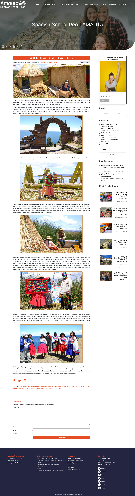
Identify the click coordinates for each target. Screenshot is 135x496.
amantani (44, 387)
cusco (49, 387)
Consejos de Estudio (90, 4)
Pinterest (103, 488)
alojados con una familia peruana (29, 387)
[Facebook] (7, 46)
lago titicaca (22, 388)
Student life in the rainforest (108, 137)
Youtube (103, 481)
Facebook (103, 475)
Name (14, 427)
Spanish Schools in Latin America (110, 130)
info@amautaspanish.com (108, 462)
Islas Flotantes (79, 387)
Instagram (103, 472)
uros (59, 388)
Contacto (122, 4)
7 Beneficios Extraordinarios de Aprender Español (50, 470)
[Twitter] (10, 46)
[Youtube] (14, 46)
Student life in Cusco (106, 133)
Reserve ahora (71, 467)
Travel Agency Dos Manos (14, 463)
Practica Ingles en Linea (74, 463)
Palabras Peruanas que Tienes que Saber (112, 171)
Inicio (37, 4)
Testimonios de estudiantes (75, 469)
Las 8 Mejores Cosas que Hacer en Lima (112, 165)
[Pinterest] (21, 46)
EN (15, 65)
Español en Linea (109, 4)
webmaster (42, 62)
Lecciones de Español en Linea (76, 460)
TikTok (103, 468)
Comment (16, 407)
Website (15, 433)
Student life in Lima (106, 135)
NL (121, 113)
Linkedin (103, 485)
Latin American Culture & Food (109, 124)
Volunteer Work (105, 144)
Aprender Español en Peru (74, 458)
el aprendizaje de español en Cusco (63, 387)
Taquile (55, 388)
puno (50, 388)
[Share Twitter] (19, 380)
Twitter (103, 478)
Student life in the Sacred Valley (109, 139)
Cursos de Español (49, 4)
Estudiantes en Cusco (69, 4)
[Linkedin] (18, 46)
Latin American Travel (107, 126)
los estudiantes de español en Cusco (37, 388)
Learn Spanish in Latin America (15, 458)
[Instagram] (3, 46)
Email (14, 430)
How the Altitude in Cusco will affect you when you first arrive (120, 210)
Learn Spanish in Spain (13, 460)
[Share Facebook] (14, 380)
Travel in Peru (53, 62)
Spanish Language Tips (107, 128)
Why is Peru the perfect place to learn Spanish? (120, 194)
